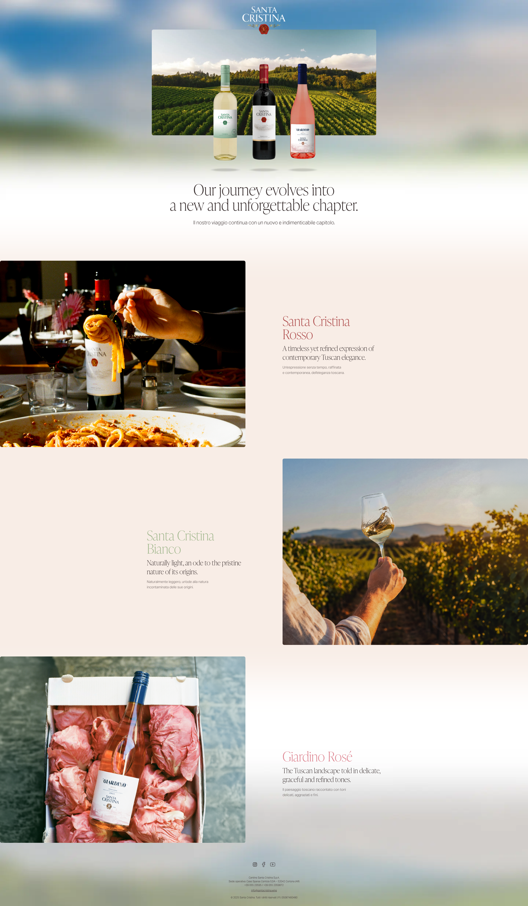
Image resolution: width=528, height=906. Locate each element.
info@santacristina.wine (264, 890)
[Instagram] (255, 864)
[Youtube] (272, 864)
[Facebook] (263, 864)
